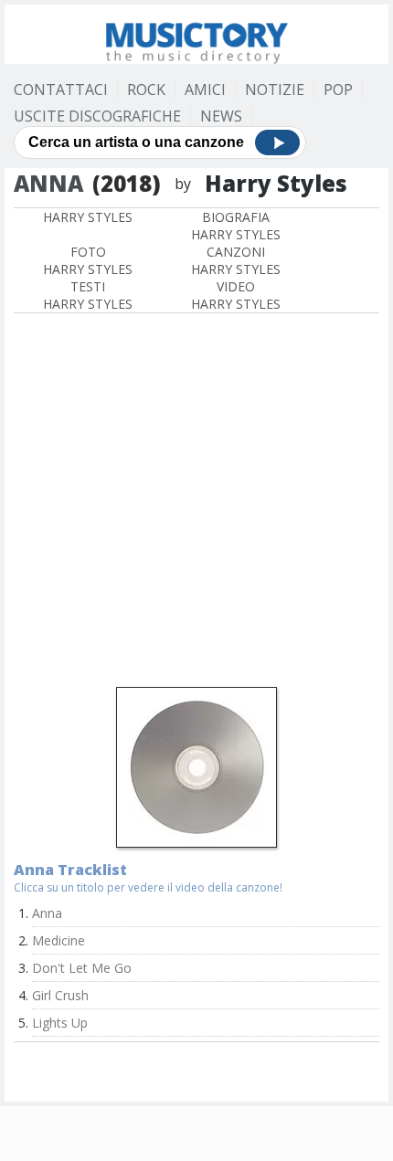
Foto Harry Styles (88, 260)
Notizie (274, 89)
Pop (338, 89)
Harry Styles (88, 217)
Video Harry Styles (236, 295)
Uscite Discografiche (97, 116)
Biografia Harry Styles (236, 225)
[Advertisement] (196, 502)
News (221, 116)
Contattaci (61, 89)
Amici (205, 89)
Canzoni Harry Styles (236, 260)
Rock (146, 89)
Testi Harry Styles (88, 295)
